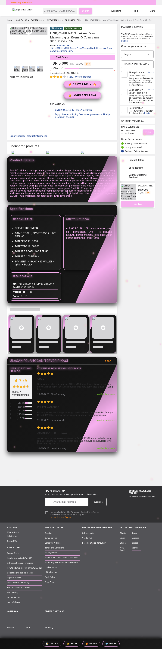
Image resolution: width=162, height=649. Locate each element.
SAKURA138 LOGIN (73, 20)
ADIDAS (10, 627)
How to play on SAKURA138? (19, 558)
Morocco (135, 538)
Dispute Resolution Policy (18, 583)
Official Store (56, 28)
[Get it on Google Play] (141, 502)
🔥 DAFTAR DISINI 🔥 (82, 84)
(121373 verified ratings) (79, 77)
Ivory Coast (122, 549)
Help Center (12, 536)
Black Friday (50, 582)
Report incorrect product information (28, 136)
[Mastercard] (54, 618)
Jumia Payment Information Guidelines (61, 562)
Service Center (13, 553)
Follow (148, 132)
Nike (28, 627)
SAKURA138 (21, 20)
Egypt (122, 538)
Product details (136, 160)
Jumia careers (51, 538)
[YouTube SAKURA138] (15, 618)
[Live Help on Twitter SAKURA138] (29, 618)
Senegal (135, 543)
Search (85, 10)
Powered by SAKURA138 (21, 2)
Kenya (134, 533)
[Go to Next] (45, 69)
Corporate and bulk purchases (20, 573)
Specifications (136, 168)
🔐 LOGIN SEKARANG (82, 95)
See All (108, 360)
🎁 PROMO (91, 644)
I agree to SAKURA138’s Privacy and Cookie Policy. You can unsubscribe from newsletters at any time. (75, 513)
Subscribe (98, 502)
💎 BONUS (111, 644)
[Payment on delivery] (47, 618)
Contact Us (12, 541)
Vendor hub (87, 538)
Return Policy (12, 592)
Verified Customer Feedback (138, 176)
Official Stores (51, 572)
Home (9, 20)
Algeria (123, 533)
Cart (152, 10)
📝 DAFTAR (52, 644)
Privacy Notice (51, 553)
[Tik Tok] (35, 618)
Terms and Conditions (54, 548)
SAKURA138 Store (73, 28)
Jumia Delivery (13, 602)
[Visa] (61, 618)
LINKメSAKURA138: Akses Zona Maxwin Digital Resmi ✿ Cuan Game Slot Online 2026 (81, 49)
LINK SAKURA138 (53, 20)
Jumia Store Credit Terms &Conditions (61, 558)
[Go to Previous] (11, 69)
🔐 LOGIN (71, 644)
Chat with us (13, 532)
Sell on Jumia (88, 533)
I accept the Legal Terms (60, 517)
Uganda (135, 548)
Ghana (123, 543)
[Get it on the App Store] (126, 502)
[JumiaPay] (78, 2)
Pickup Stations (13, 597)
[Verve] (70, 618)
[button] (113, 29)
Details (124, 41)
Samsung (49, 627)
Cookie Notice (50, 567)
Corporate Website (52, 543)
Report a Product (14, 578)
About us (49, 533)
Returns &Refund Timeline (18, 587)
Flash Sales (50, 577)
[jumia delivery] (91, 2)
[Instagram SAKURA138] (22, 618)
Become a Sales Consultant (94, 543)
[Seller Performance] (144, 139)
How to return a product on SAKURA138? (24, 568)
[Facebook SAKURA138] (9, 618)
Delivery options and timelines (20, 563)
